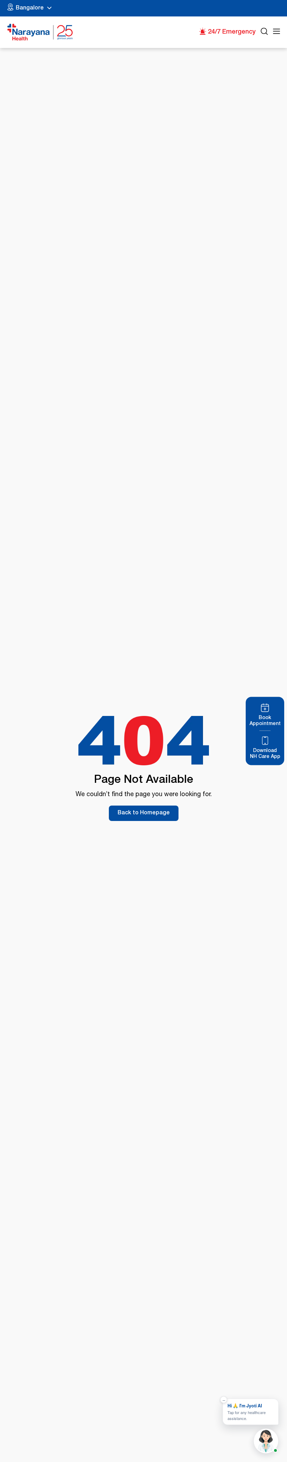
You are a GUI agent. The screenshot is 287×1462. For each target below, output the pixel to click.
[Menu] (276, 32)
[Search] (264, 32)
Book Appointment (265, 721)
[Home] (40, 32)
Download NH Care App (265, 754)
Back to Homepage (144, 813)
